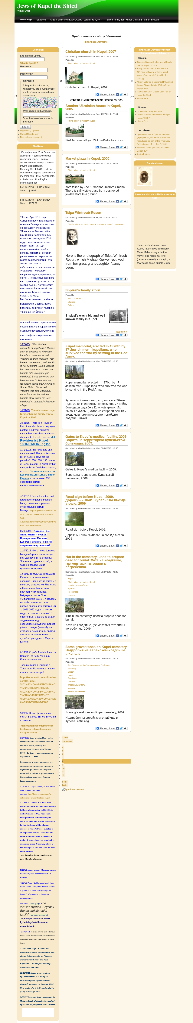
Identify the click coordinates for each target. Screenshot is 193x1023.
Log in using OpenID (29, 130)
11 (63, 771)
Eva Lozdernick (74, 298)
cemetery (72, 668)
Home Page (26, 19)
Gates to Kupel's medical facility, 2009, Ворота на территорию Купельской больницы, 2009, (96, 440)
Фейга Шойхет (144, 153)
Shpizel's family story (82, 290)
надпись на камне (76, 691)
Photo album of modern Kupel (81, 63)
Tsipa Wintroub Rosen (83, 212)
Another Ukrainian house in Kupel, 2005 (93, 107)
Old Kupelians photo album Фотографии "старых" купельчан (95, 224)
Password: (26, 73)
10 (63, 768)
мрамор (71, 688)
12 (63, 775)
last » (64, 784)
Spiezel (71, 305)
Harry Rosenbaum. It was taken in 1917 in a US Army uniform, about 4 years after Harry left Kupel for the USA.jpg (153, 73)
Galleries (41, 19)
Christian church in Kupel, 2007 (90, 51)
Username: (27, 66)
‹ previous (67, 740)
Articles (109, 25)
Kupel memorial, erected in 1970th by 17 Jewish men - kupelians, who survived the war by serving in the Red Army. (96, 351)
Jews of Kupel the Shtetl (47, 5)
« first (65, 737)
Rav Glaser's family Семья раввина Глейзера (89, 665)
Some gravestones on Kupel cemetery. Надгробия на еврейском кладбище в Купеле (96, 650)
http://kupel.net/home (96, 41)
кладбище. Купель (76, 684)
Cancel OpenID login (29, 133)
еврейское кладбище (78, 585)
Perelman (72, 678)
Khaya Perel (142, 98)
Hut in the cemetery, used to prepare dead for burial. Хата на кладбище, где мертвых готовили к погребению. (94, 561)
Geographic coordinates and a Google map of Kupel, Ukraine (154, 63)
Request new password (31, 136)
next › (65, 781)
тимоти (71, 595)
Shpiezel (71, 301)
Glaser (71, 671)
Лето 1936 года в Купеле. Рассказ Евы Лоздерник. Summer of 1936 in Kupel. (60, 25)
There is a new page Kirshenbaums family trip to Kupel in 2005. (37, 414)
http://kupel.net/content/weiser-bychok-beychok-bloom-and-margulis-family (37, 729)
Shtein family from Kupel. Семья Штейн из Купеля (76, 19)
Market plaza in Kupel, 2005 (87, 158)
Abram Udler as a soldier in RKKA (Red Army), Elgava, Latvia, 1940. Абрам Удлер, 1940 (155, 85)
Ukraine (71, 681)
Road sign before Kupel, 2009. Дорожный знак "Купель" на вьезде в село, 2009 (95, 500)
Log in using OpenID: (31, 55)
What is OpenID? (29, 63)
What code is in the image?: (38, 111)
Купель (71, 588)
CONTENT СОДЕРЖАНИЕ (149, 111)
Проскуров (73, 591)
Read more (122, 331)
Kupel (70, 578)
